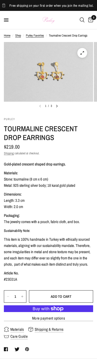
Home (7, 35)
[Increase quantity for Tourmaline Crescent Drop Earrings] (22, 296)
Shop (18, 35)
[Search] (82, 20)
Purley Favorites (35, 35)
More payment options (48, 318)
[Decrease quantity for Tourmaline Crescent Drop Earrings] (8, 296)
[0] (89, 20)
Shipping (9, 153)
